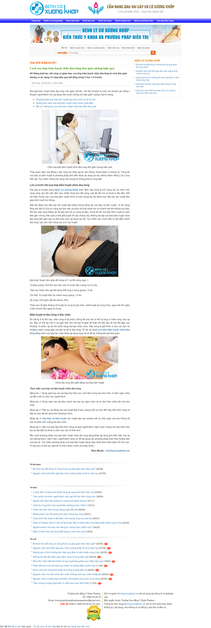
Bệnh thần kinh (72, 20)
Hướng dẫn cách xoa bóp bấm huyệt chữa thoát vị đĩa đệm (65, 102)
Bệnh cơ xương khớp (53, 20)
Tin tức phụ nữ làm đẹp (44, 626)
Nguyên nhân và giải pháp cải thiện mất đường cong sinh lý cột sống (66, 578)
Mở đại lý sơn (14, 626)
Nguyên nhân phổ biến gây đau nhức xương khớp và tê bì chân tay (65, 473)
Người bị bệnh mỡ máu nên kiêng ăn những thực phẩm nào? (62, 527)
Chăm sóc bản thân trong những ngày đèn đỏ (55, 509)
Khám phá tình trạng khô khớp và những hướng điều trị (60, 569)
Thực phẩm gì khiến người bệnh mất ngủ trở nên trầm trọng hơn (64, 496)
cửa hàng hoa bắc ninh (78, 626)
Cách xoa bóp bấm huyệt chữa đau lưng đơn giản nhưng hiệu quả (72, 68)
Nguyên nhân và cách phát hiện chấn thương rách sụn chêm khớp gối (67, 574)
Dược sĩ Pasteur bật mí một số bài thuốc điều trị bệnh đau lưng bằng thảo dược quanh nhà (77, 522)
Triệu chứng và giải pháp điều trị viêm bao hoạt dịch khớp (61, 582)
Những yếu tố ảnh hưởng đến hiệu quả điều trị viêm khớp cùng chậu (66, 552)
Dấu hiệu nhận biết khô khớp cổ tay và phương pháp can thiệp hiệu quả (68, 561)
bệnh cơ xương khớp (66, 189)
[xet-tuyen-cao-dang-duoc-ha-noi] (131, 7)
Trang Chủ (35, 20)
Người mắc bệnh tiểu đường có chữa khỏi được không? (60, 500)
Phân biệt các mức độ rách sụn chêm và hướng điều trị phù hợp (64, 565)
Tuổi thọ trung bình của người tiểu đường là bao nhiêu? (60, 505)
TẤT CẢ (64, 48)
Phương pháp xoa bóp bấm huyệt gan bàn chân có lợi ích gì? (66, 99)
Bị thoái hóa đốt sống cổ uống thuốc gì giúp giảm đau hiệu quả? (64, 468)
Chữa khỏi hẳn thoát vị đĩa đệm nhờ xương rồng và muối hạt (62, 518)
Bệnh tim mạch (105, 20)
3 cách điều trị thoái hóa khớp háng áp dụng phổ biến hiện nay (63, 492)
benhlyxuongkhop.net (118, 450)
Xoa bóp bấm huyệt (165, 20)
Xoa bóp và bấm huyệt (54, 418)
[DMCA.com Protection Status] (94, 612)
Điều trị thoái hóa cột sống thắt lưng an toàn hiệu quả (59, 531)
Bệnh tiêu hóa (89, 20)
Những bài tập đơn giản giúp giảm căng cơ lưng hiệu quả (61, 556)
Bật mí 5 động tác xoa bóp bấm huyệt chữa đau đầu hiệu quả (66, 106)
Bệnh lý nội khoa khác (143, 20)
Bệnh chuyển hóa (123, 20)
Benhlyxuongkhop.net (128, 593)
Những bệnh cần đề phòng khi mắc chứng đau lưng (58, 514)
